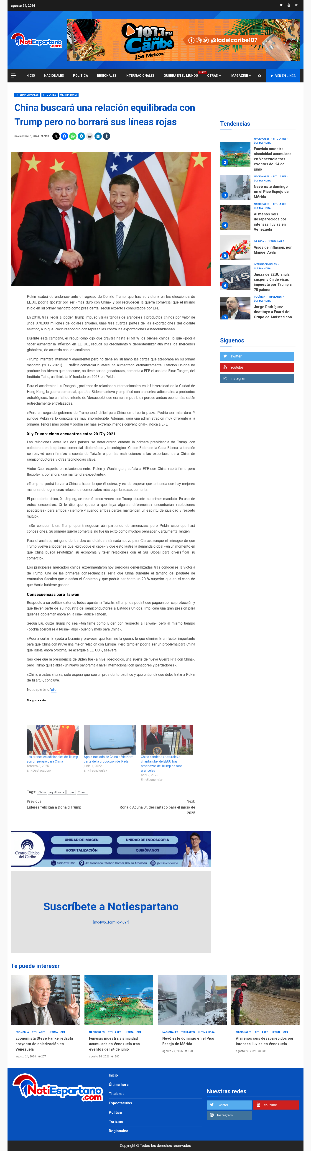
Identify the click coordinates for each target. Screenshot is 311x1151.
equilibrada (56, 792)
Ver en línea (285, 76)
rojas (71, 792)
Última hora (68, 94)
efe (53, 689)
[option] (258, 150)
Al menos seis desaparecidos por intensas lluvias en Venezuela (235, 179)
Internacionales (140, 75)
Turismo (116, 1121)
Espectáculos (120, 1103)
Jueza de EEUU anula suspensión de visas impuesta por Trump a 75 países (235, 239)
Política (80, 75)
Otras (212, 75)
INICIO (30, 75)
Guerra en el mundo (181, 75)
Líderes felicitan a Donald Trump (54, 804)
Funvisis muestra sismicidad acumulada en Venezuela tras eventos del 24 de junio (118, 1000)
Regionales (106, 75)
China (42, 792)
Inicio (113, 1075)
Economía (261, 291)
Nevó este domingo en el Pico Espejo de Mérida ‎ (235, 149)
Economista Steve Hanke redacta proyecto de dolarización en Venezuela (235, 307)
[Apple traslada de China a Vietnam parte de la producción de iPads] (110, 740)
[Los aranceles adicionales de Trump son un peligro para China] (53, 740)
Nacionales (54, 75)
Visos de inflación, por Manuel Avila (235, 209)
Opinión (259, 203)
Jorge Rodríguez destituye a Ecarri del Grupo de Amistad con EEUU (235, 272)
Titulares (49, 94)
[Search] (259, 75)
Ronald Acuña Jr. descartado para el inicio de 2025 (157, 807)
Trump (82, 792)
